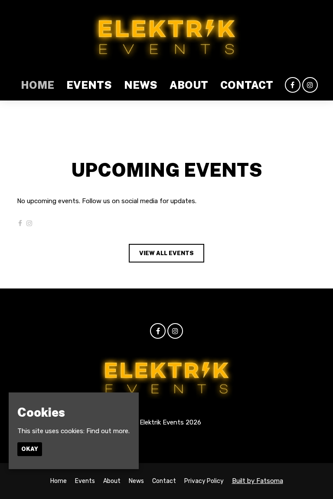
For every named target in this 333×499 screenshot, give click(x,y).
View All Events (166, 253)
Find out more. (108, 431)
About (189, 85)
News (140, 85)
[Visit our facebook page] (292, 85)
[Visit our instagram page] (310, 85)
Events (89, 85)
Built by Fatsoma (257, 481)
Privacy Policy (204, 481)
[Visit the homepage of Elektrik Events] (166, 34)
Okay (29, 449)
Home (37, 85)
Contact (246, 85)
